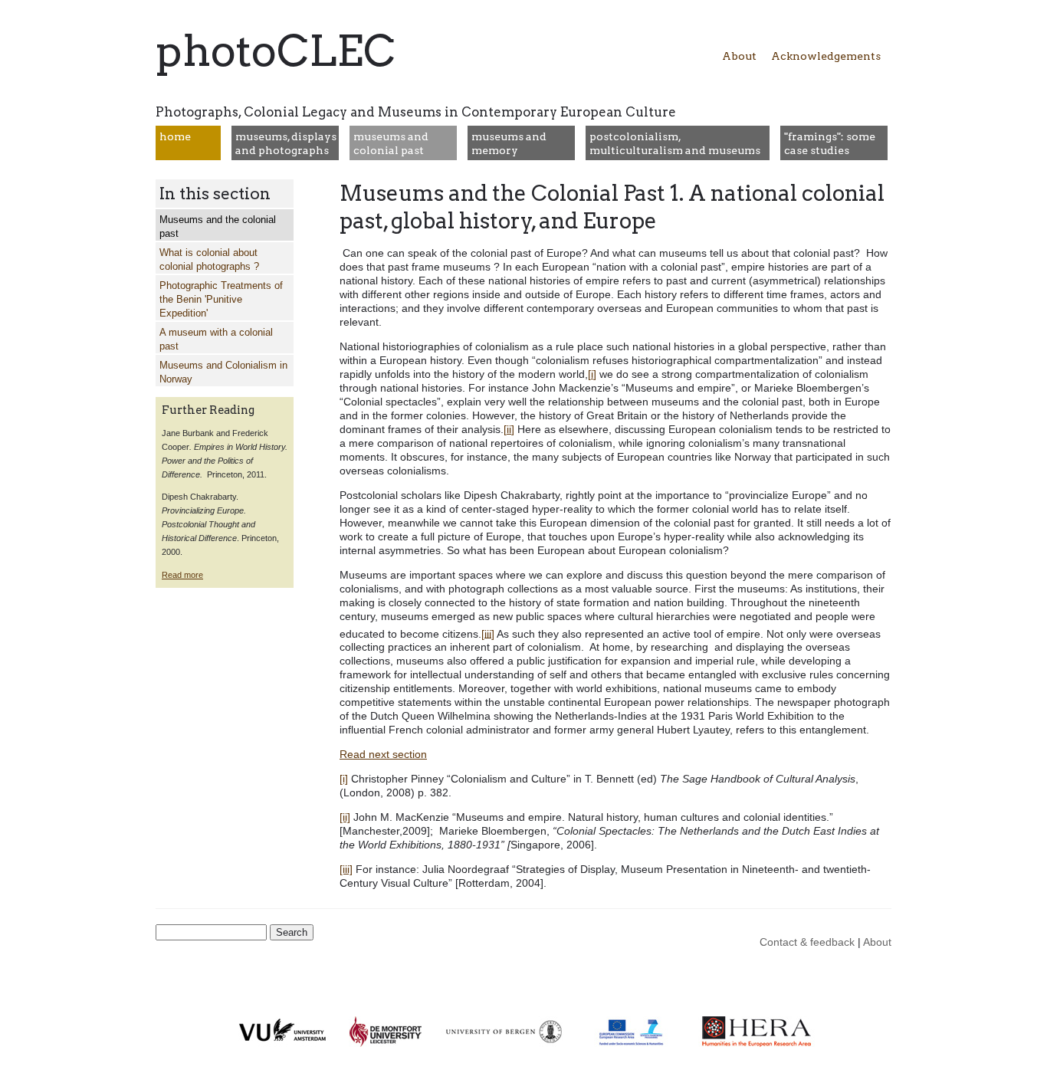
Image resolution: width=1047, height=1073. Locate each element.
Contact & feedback (807, 942)
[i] (592, 374)
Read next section (383, 754)
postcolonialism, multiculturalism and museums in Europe (674, 150)
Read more (182, 574)
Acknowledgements (826, 56)
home (175, 136)
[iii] (487, 633)
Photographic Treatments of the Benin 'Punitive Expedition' (221, 300)
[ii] (509, 429)
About (739, 56)
